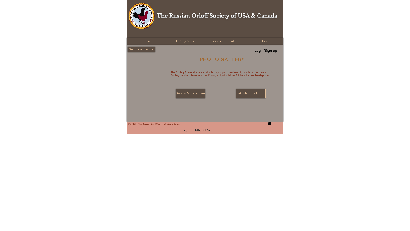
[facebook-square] (269, 123)
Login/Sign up (265, 50)
